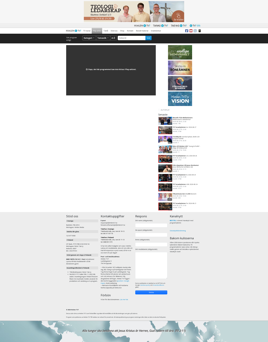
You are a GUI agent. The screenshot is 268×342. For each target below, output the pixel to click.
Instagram (195, 31)
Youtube (191, 31)
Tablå (106, 31)
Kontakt (130, 31)
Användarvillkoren (158, 285)
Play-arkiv (97, 31)
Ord (199, 31)
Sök (148, 38)
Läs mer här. (124, 299)
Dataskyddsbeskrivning (178, 231)
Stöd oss (114, 31)
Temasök (102, 38)
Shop (122, 31)
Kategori (88, 38)
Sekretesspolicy (145, 285)
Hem (74, 31)
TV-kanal (86, 31)
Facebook (187, 31)
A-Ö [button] (113, 38)
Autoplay (165, 110)
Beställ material (142, 31)
